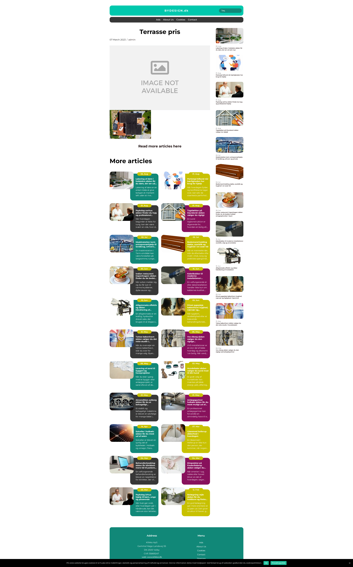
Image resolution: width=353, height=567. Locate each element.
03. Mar (144, 489)
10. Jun (144, 300)
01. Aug (195, 174)
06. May (196, 332)
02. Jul (144, 237)
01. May (144, 395)
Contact (192, 19)
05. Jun (195, 300)
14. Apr (144, 426)
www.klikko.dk (154, 557)
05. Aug (144, 174)
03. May (196, 363)
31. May (144, 332)
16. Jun (196, 268)
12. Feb (196, 489)
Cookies (180, 19)
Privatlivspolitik (278, 563)
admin (132, 39)
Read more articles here (159, 146)
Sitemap (201, 558)
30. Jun (144, 268)
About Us (168, 19)
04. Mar (144, 458)
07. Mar (196, 426)
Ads (158, 19)
